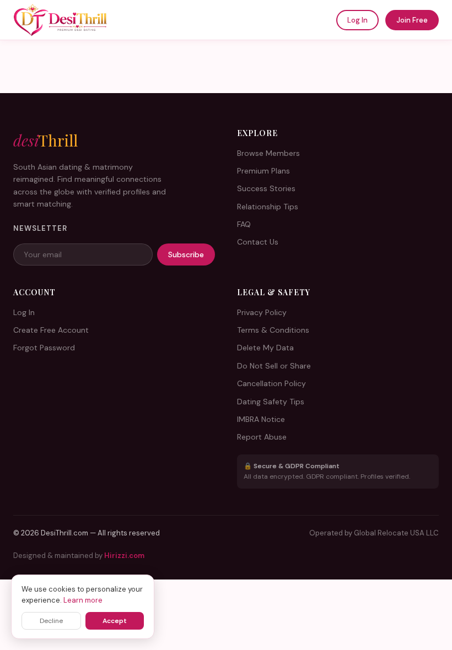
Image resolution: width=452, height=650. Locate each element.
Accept (115, 620)
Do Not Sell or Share (274, 366)
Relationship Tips (267, 207)
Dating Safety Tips (270, 402)
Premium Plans (263, 171)
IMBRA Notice (261, 419)
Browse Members (268, 153)
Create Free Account (51, 330)
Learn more (83, 600)
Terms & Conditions (273, 330)
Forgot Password (44, 348)
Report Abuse (262, 437)
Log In (357, 20)
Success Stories (266, 188)
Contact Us (257, 242)
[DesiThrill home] (60, 19)
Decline (51, 620)
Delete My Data (265, 348)
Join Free (412, 20)
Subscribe (186, 254)
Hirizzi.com (124, 555)
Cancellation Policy (271, 383)
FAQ (244, 224)
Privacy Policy (262, 312)
